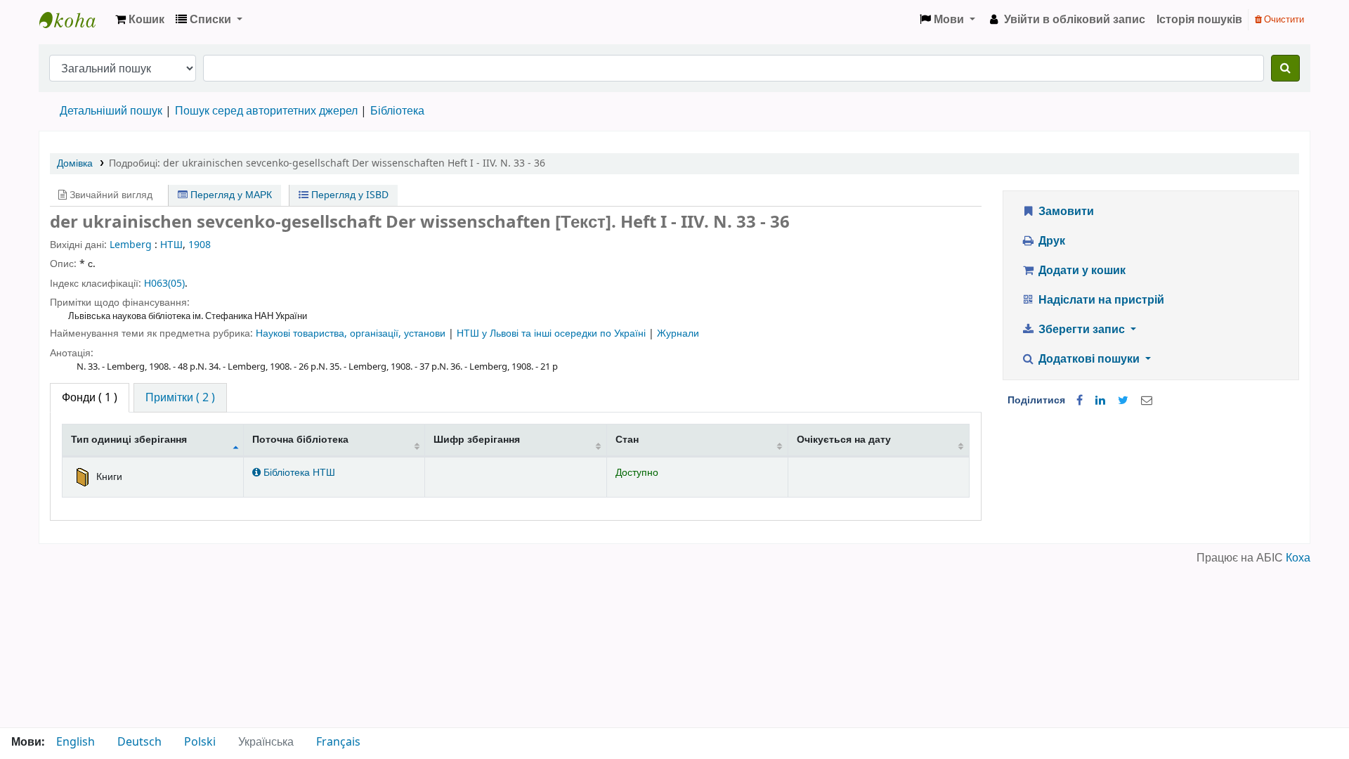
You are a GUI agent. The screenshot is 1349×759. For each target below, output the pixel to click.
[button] (140, 20)
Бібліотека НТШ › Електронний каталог (74, 20)
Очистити (1283, 19)
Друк (1050, 241)
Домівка (75, 163)
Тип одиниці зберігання (129, 439)
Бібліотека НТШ (298, 472)
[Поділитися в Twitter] (1123, 400)
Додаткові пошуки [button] (1089, 359)
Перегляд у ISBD (348, 195)
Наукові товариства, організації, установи (352, 333)
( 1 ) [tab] (89, 397)
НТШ (171, 245)
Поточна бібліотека (300, 439)
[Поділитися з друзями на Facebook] (1079, 400)
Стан (627, 439)
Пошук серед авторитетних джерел (266, 111)
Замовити (1065, 211)
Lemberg (131, 245)
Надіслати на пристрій (1100, 300)
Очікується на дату (844, 439)
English (75, 742)
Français (338, 742)
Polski (200, 742)
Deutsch (139, 742)
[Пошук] (1285, 68)
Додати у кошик (1081, 270)
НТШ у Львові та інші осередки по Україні (553, 333)
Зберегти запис (1082, 329)
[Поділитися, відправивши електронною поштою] (1147, 400)
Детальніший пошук (111, 111)
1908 (199, 245)
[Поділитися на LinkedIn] (1100, 400)
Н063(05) (164, 283)
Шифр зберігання (477, 439)
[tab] (180, 398)
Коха (1298, 558)
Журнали (678, 333)
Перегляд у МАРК (230, 195)
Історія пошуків (1199, 19)
